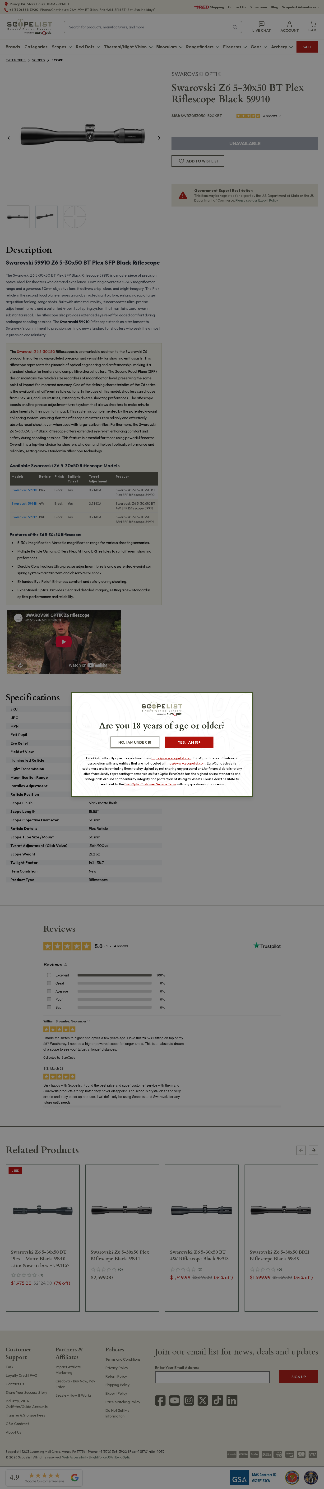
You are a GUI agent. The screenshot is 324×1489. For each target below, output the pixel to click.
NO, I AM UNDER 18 (134, 742)
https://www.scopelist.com (171, 758)
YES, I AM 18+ (189, 742)
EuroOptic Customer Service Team (150, 784)
